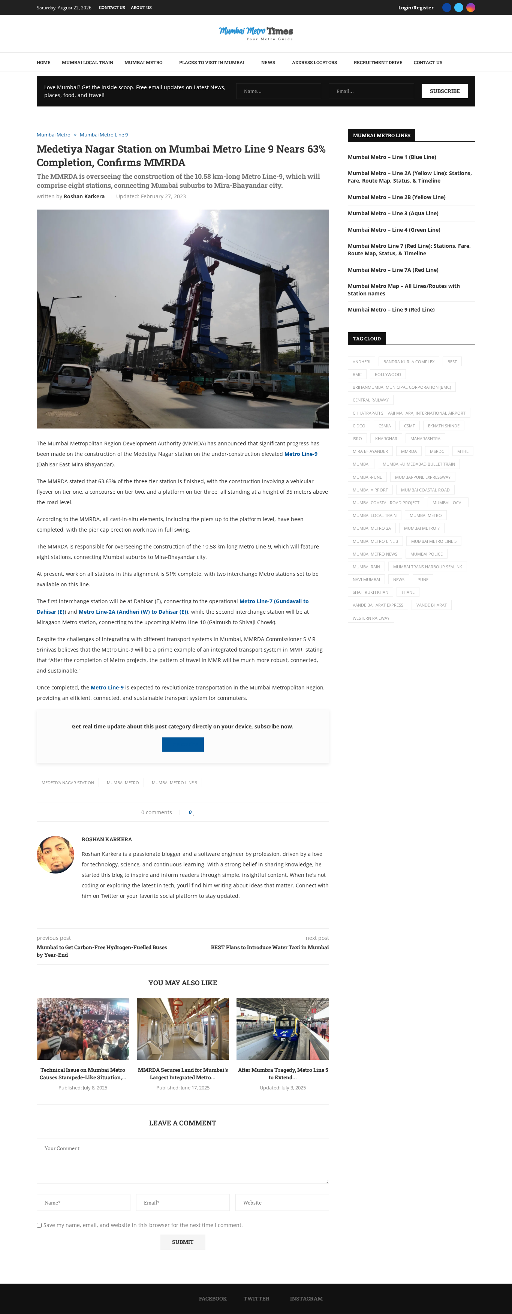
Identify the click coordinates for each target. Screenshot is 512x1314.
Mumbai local (448, 502)
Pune (423, 579)
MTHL (463, 451)
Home (44, 62)
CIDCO (359, 426)
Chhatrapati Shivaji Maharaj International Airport (409, 413)
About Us (141, 7)
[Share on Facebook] (202, 812)
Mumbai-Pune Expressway (423, 477)
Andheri (361, 361)
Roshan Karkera (84, 196)
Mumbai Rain (366, 566)
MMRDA (409, 451)
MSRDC (437, 451)
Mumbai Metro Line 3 (375, 541)
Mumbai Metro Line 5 (434, 541)
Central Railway (371, 400)
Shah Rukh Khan (370, 592)
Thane (408, 592)
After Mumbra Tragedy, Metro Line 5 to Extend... (283, 1073)
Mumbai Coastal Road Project (386, 502)
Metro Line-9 (300, 453)
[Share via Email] (225, 812)
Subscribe (185, 744)
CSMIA (385, 426)
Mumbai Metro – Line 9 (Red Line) (391, 309)
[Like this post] (194, 812)
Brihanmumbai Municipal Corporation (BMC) (402, 387)
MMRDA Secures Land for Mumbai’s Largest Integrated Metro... (183, 1073)
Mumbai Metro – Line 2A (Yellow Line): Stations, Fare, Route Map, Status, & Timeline (410, 176)
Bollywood (388, 374)
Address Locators (314, 62)
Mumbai (361, 464)
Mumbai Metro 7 (422, 528)
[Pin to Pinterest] (212, 812)
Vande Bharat (431, 605)
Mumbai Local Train (87, 62)
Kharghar (386, 438)
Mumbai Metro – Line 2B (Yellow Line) (397, 197)
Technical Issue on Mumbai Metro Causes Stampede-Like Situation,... (83, 1073)
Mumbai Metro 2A (372, 528)
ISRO (357, 438)
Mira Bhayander (370, 451)
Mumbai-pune (367, 477)
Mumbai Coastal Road (425, 490)
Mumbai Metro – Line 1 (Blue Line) (392, 156)
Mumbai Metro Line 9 (174, 782)
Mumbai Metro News (375, 554)
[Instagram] (470, 7)
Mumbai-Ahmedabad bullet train (419, 464)
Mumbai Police (426, 554)
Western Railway (371, 618)
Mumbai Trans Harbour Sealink (427, 566)
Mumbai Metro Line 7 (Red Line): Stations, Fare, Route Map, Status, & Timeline (409, 249)
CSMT (409, 426)
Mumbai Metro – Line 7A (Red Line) (393, 269)
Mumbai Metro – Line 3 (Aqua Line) (393, 213)
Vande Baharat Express (378, 605)
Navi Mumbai (366, 579)
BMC (357, 374)
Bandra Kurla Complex (408, 361)
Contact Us (112, 7)
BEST (452, 361)
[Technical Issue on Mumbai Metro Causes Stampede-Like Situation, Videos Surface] (83, 1029)
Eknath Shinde (444, 426)
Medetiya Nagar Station (68, 782)
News (268, 62)
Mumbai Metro (143, 62)
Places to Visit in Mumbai (211, 62)
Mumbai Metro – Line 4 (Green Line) (394, 229)
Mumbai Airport (370, 490)
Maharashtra (425, 438)
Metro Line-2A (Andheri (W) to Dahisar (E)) (133, 611)
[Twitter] (458, 7)
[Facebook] (446, 7)
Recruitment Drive (378, 62)
